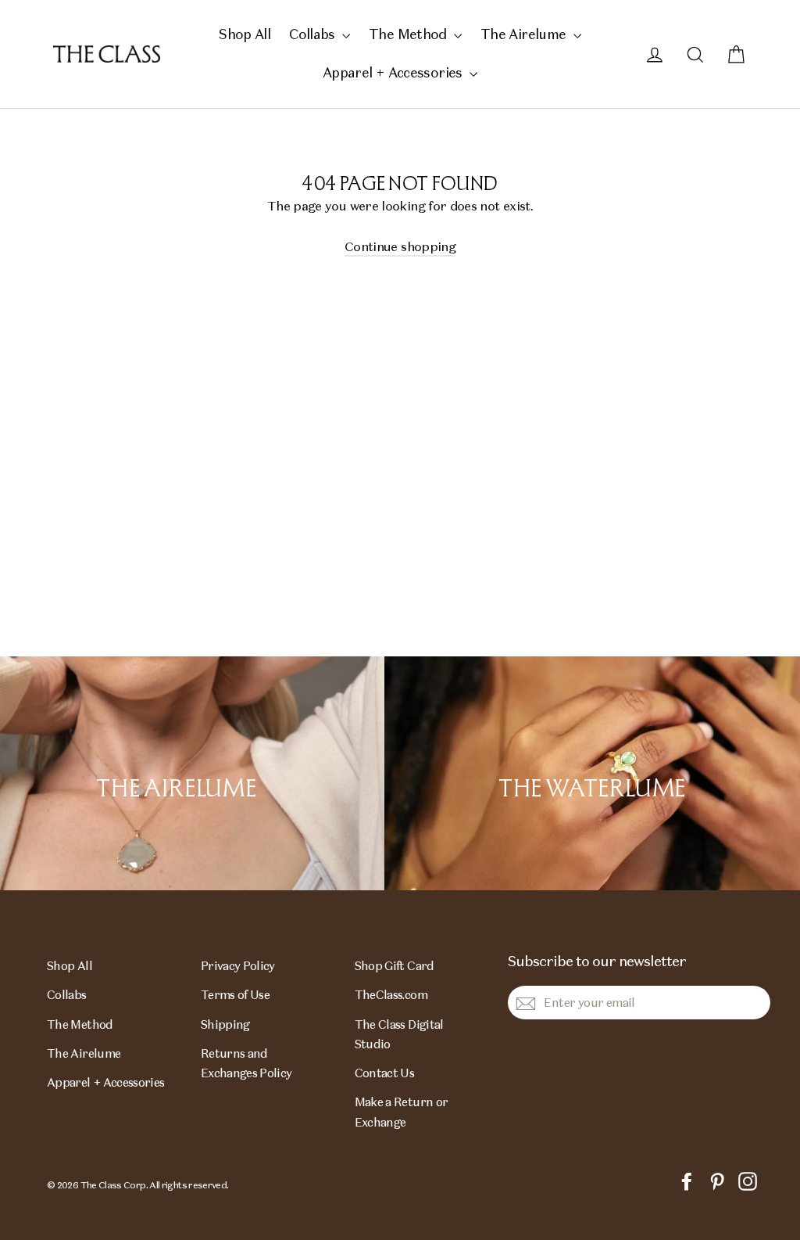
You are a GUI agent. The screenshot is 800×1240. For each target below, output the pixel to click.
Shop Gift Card (394, 965)
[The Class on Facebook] (686, 1180)
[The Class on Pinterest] (717, 1180)
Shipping (225, 1024)
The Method (409, 34)
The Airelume (525, 34)
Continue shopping (400, 247)
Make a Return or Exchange (401, 1111)
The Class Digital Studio (399, 1034)
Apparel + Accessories (394, 72)
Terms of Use (235, 994)
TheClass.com (391, 994)
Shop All (244, 34)
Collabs (313, 34)
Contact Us (385, 1073)
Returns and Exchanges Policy (246, 1063)
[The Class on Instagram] (747, 1180)
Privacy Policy (238, 965)
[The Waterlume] (592, 773)
